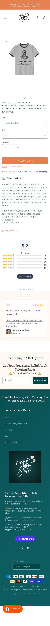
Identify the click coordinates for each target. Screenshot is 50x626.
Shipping (4, 166)
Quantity (5, 142)
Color (4, 117)
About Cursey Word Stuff (16, 423)
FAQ (7, 436)
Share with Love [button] (11, 230)
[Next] (28, 294)
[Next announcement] (45, 5)
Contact (8, 430)
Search (8, 417)
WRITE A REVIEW (25, 276)
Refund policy (16, 590)
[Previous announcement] (5, 5)
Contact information (33, 594)
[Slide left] (19, 98)
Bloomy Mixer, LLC (13, 442)
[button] (6, 17)
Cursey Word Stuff (24, 586)
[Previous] (21, 294)
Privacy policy (28, 590)
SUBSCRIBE (40, 380)
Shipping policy (17, 594)
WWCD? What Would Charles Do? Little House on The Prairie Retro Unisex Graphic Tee (24, 323)
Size (3, 130)
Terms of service (41, 590)
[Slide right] (31, 98)
